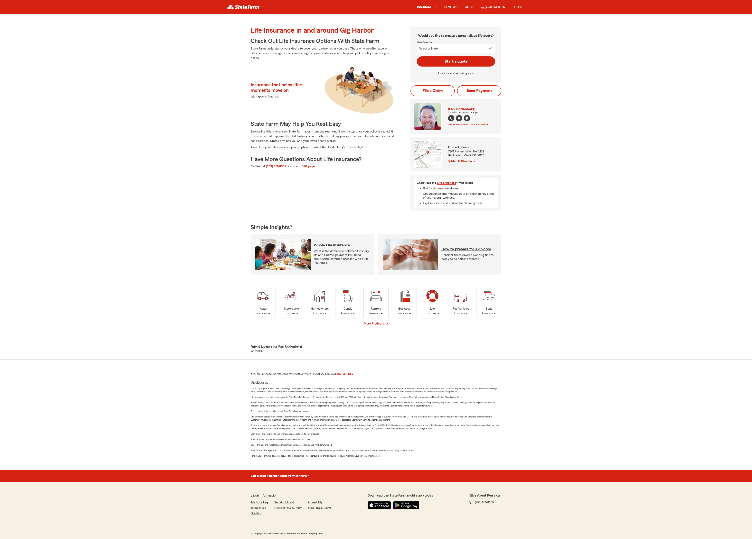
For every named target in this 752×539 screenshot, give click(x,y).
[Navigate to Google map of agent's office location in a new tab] (467, 118)
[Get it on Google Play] (406, 505)
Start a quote (456, 61)
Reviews (450, 7)
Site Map (256, 513)
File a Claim (433, 91)
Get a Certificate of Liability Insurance (468, 124)
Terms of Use (258, 508)
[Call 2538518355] (451, 118)
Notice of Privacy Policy (288, 508)
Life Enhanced (446, 182)
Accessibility (315, 502)
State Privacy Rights (319, 508)
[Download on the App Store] (379, 505)
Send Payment (479, 91)
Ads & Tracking (259, 502)
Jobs (469, 7)
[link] (244, 7)
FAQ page (308, 166)
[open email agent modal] (459, 118)
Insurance (425, 7)
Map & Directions (463, 161)
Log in (517, 7)
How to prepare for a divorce (466, 249)
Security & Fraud (284, 502)
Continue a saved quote (456, 73)
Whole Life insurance (332, 245)
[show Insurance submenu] (435, 7)
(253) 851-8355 (495, 7)
